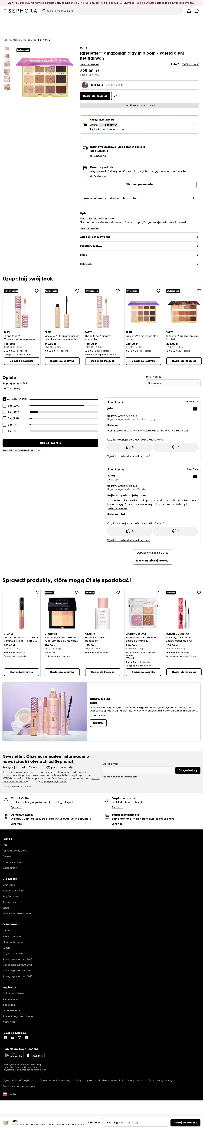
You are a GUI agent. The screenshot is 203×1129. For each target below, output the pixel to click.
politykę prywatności (55, 781)
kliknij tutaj (36, 1065)
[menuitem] (189, 11)
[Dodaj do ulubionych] (36, 291)
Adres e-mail (110, 763)
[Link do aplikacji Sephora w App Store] (35, 1055)
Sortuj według (154, 376)
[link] (50, 443)
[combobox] (173, 383)
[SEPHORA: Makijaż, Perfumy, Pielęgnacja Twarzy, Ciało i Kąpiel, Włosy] (23, 11)
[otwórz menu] (5, 10)
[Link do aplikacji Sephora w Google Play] (14, 1055)
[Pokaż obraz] (7, 49)
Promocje (36, 1067)
